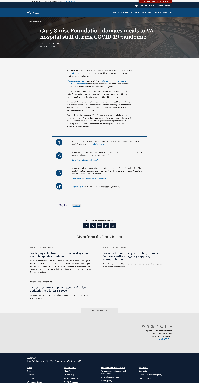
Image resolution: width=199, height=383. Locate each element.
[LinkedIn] (106, 225)
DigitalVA (30, 378)
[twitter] (148, 326)
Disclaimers (143, 367)
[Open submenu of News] (118, 12)
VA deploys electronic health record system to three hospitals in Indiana (60, 254)
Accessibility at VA (71, 378)
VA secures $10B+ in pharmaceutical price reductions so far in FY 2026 (58, 289)
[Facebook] (86, 225)
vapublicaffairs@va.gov (96, 144)
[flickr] (171, 326)
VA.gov (29, 367)
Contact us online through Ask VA (85, 160)
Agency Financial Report (110, 377)
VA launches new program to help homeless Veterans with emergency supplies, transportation (132, 256)
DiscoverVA (31, 374)
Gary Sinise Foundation (76, 73)
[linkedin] (166, 326)
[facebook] (157, 326)
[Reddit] (99, 225)
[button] (171, 12)
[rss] (152, 326)
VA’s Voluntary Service (75, 81)
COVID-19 (76, 205)
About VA (67, 371)
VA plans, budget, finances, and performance (113, 372)
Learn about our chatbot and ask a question (89, 178)
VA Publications (70, 367)
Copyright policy (145, 378)
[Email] (112, 225)
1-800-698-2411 (165, 339)
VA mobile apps (70, 374)
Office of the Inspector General (113, 367)
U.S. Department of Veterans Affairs (67, 361)
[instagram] (161, 326)
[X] (93, 225)
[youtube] (143, 326)
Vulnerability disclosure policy (150, 374)
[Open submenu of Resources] (131, 12)
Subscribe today (78, 187)
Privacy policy (106, 380)
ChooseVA (31, 371)
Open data (143, 371)
